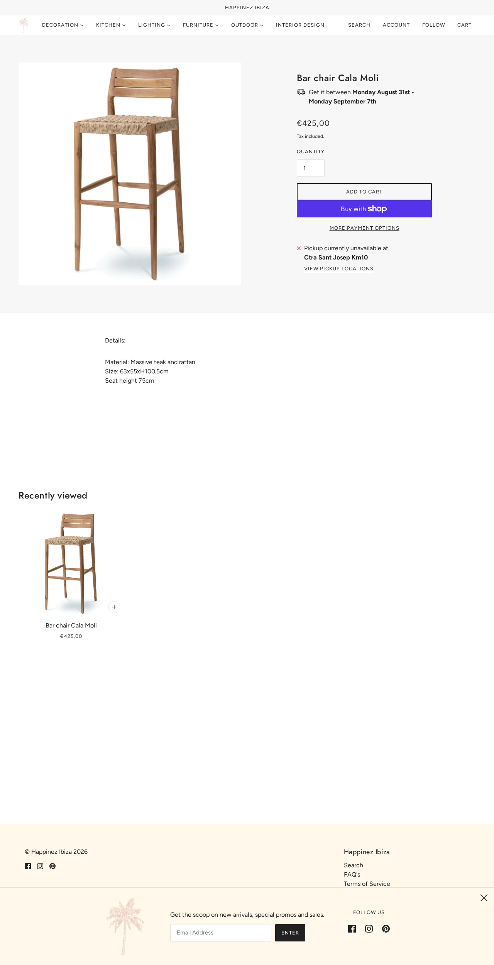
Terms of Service (367, 883)
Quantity (311, 151)
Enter (290, 933)
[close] (484, 898)
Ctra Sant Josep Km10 (336, 257)
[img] (28, 865)
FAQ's (352, 874)
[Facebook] (354, 928)
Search (359, 25)
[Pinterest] (383, 928)
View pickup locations (339, 268)
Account (396, 25)
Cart (465, 25)
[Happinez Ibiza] (24, 25)
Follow (433, 25)
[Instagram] (368, 928)
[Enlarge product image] (130, 174)
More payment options (364, 228)
